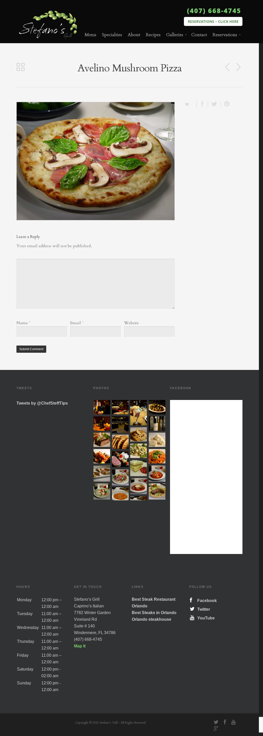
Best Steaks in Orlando (154, 612)
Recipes (153, 35)
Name (23, 323)
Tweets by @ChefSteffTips (42, 403)
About (134, 35)
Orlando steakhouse (151, 619)
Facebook (206, 600)
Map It (80, 646)
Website (131, 323)
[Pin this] (226, 104)
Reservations (225, 35)
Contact (199, 35)
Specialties (112, 35)
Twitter (202, 609)
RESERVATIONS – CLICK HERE (213, 21)
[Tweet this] (214, 104)
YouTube (205, 618)
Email (76, 323)
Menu (90, 35)
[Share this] (202, 104)
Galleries (174, 35)
